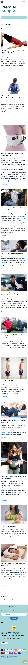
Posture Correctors (6, 632)
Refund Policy (7, 638)
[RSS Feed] (6, 29)
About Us (12, 637)
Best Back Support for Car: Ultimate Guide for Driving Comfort (13, 209)
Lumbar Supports (17, 633)
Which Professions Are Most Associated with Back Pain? (10, 97)
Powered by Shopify (5, 657)
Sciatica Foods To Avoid (9, 526)
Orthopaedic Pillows (6, 633)
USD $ (3, 642)
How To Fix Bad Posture (9, 381)
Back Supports (16, 632)
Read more (4, 71)
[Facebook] (2, 622)
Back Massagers (20, 635)
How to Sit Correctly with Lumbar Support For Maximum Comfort (12, 294)
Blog (17, 637)
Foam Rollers (4, 637)
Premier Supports (15, 59)
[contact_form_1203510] (25, 662)
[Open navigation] (2, 2)
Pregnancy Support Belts (7, 635)
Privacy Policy (16, 638)
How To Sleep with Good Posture (12, 254)
